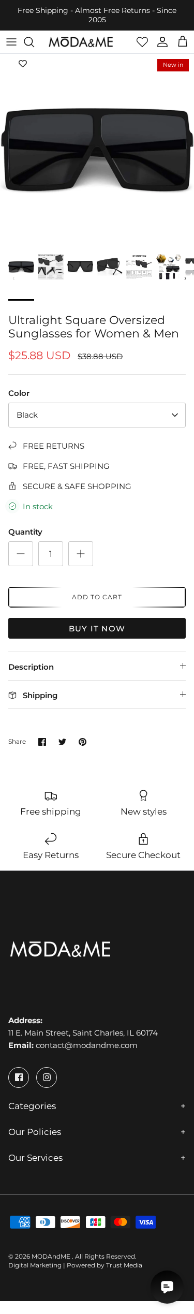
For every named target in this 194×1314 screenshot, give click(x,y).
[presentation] (14, 278)
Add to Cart (97, 597)
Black (27, 415)
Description (31, 667)
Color (18, 393)
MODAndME (52, 1256)
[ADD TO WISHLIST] (22, 64)
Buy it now (97, 628)
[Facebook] (18, 1077)
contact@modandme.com (87, 1045)
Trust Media (124, 1265)
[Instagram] (46, 1077)
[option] (97, 151)
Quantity (25, 532)
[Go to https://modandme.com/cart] (182, 42)
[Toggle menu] (11, 42)
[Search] (34, 42)
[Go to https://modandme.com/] (80, 42)
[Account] (159, 42)
